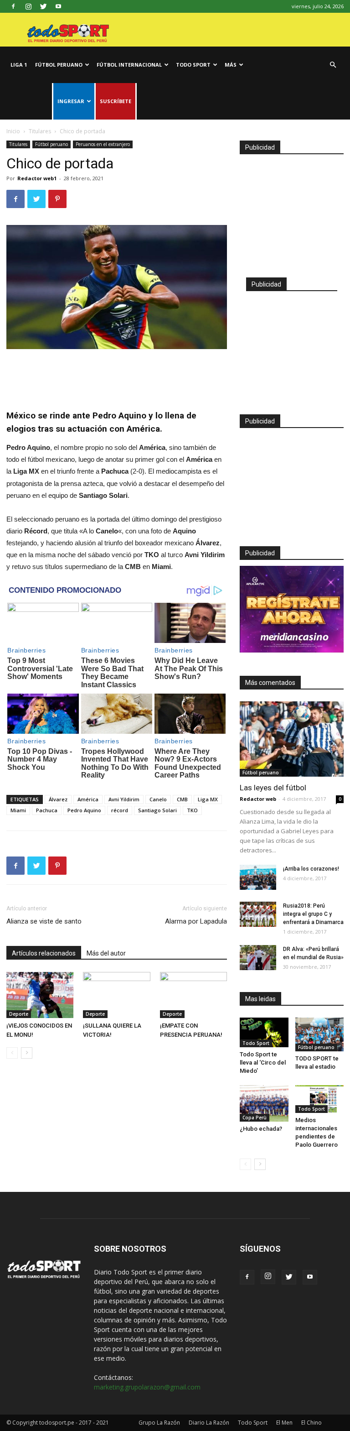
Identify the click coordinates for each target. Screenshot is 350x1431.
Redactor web (258, 798)
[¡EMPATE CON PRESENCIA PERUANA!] (193, 995)
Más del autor (106, 953)
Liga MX (208, 799)
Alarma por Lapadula (196, 921)
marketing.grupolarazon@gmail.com (147, 1387)
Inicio (13, 131)
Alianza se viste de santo (44, 921)
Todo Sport (193, 64)
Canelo (158, 799)
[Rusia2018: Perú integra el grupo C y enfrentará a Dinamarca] (258, 914)
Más (231, 64)
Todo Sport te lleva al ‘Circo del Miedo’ (263, 1062)
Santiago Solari (157, 810)
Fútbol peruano (58, 64)
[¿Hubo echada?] (264, 1103)
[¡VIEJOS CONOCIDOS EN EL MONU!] (39, 995)
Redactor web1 (37, 178)
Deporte (18, 1014)
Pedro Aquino (84, 810)
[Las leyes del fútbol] (292, 739)
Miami (18, 810)
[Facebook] (13, 6)
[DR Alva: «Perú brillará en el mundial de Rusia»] (258, 957)
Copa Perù (254, 1117)
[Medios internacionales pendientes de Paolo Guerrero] (319, 1099)
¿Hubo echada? (261, 1128)
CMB (182, 799)
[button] (333, 65)
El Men (284, 1422)
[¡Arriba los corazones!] (258, 877)
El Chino (311, 1422)
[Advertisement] (116, 374)
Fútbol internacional (129, 64)
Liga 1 (18, 64)
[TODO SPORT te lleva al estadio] (319, 1034)
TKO (192, 810)
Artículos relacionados (44, 953)
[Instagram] (28, 6)
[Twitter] (43, 6)
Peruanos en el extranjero (103, 144)
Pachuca (46, 810)
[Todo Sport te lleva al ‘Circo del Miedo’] (264, 1032)
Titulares (40, 131)
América (87, 799)
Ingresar (70, 101)
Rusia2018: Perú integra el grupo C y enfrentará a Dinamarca (313, 914)
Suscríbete (115, 101)
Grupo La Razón (159, 1422)
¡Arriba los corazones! (311, 869)
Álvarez (58, 799)
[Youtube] (58, 6)
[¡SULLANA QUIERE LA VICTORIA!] (116, 995)
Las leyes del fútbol (273, 787)
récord (119, 810)
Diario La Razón (209, 1422)
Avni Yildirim (123, 799)
